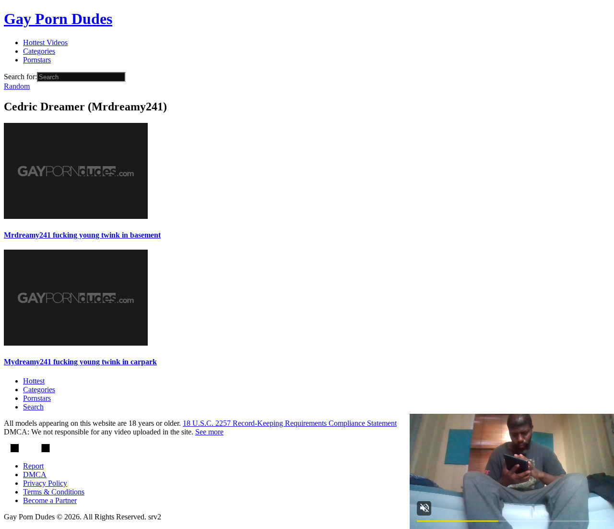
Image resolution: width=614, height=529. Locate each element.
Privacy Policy (45, 483)
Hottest (34, 381)
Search (33, 407)
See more (209, 432)
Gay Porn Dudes (58, 18)
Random (17, 86)
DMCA (35, 474)
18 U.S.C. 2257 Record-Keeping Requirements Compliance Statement (290, 423)
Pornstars (37, 60)
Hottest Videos (45, 42)
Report (33, 466)
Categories (39, 51)
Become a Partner (50, 500)
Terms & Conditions (53, 492)
